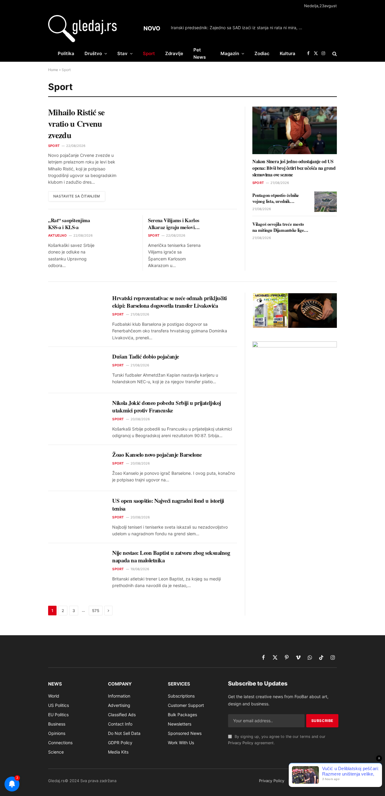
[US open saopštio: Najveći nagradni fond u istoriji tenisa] (76, 514)
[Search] (334, 53)
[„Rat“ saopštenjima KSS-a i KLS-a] (123, 224)
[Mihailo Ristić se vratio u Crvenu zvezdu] (186, 136)
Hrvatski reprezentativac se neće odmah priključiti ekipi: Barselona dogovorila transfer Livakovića (169, 301)
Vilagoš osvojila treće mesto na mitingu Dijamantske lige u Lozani (279, 227)
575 (95, 610)
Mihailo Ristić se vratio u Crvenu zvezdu (76, 124)
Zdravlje (174, 53)
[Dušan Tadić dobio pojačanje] (76, 370)
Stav (122, 53)
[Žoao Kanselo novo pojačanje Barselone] (76, 468)
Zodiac (262, 53)
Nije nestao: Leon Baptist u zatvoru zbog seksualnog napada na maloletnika (171, 556)
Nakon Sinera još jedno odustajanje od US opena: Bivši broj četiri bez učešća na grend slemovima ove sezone (293, 168)
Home (53, 69)
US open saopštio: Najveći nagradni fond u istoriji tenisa (168, 504)
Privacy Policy (240, 743)
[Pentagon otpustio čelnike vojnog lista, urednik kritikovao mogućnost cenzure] (325, 201)
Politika (66, 53)
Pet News (199, 53)
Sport (149, 53)
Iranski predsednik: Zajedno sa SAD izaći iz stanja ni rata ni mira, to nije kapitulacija (238, 27)
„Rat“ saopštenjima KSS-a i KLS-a (69, 224)
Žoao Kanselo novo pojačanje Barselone (157, 455)
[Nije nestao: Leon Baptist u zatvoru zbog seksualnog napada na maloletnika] (76, 566)
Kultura (287, 53)
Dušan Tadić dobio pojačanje (145, 356)
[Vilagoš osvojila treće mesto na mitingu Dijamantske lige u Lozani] (325, 230)
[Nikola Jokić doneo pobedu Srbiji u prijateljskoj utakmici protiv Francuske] (76, 416)
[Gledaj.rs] (82, 28)
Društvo (93, 53)
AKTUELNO (57, 235)
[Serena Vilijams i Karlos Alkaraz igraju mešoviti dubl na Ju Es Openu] (223, 224)
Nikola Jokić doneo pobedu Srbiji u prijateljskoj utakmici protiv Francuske (166, 406)
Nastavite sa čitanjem (76, 196)
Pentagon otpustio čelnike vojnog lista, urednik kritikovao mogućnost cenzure (280, 198)
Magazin (229, 53)
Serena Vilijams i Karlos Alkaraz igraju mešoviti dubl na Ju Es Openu (173, 224)
